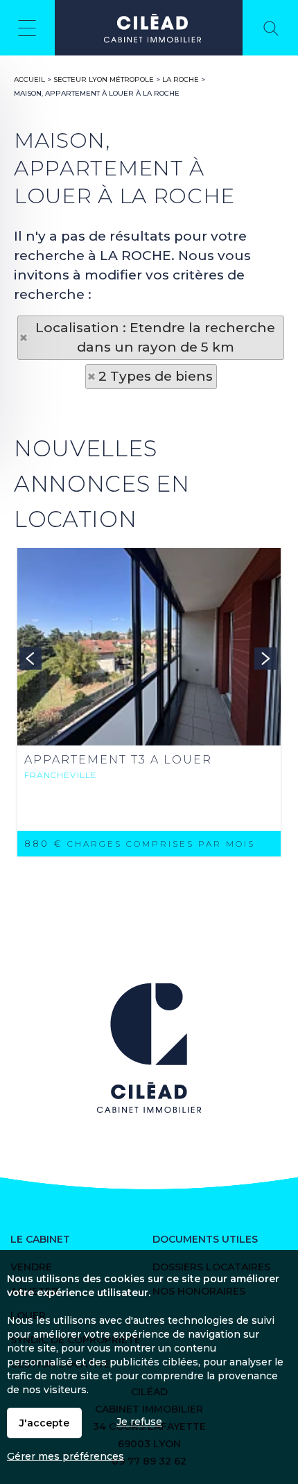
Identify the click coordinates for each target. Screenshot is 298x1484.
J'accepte (44, 1423)
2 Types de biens (155, 376)
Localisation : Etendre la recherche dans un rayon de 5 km (155, 337)
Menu (27, 27)
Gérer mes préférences (65, 1456)
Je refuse (139, 1421)
